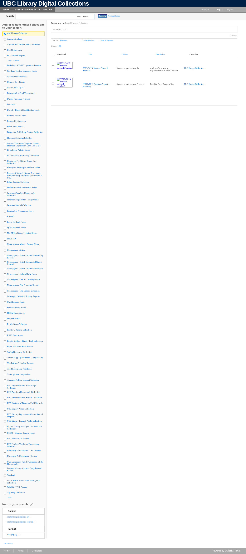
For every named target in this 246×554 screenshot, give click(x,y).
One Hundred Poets (15, 302)
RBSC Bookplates (15, 335)
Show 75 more (13, 61)
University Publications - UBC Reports (24, 450)
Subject (12, 511)
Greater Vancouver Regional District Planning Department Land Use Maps (23, 144)
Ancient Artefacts (14, 39)
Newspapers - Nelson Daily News (22, 274)
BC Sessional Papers (16, 55)
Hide (9, 498)
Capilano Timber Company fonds (22, 71)
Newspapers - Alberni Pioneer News (23, 244)
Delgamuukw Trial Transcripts (20, 93)
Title (90, 54)
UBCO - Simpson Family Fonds (21, 433)
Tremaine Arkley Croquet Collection (23, 380)
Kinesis (10, 216)
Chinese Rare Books (16, 82)
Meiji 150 (11, 239)
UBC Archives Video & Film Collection (24, 397)
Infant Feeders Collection (18, 182)
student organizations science (20, 522)
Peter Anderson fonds (16, 307)
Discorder (11, 104)
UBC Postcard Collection (18, 438)
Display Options (88, 40)
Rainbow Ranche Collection (19, 330)
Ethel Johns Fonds (15, 126)
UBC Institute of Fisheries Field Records (24, 403)
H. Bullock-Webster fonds (18, 150)
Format (12, 529)
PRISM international (16, 313)
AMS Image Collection (17, 33)
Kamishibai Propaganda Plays (20, 211)
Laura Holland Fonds (16, 222)
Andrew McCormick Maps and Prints (23, 44)
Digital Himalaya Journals (18, 99)
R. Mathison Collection (17, 324)
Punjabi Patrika (14, 318)
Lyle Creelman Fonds (16, 227)
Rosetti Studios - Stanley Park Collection (25, 341)
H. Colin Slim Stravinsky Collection (23, 155)
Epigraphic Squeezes (16, 121)
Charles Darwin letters (17, 76)
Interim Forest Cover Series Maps (22, 187)
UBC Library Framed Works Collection (24, 421)
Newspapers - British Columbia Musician (25, 268)
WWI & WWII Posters (17, 487)
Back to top (8, 543)
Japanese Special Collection (19, 205)
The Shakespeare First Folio (19, 369)
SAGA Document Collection (19, 352)
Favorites (205, 9)
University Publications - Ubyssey (22, 456)
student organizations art (18, 517)
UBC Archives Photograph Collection (23, 392)
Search (10, 16)
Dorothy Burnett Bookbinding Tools (23, 110)
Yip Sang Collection (16, 492)
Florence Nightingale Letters (19, 138)
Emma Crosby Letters (16, 115)
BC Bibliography (14, 50)
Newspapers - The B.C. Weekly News (23, 279)
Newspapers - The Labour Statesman (23, 291)
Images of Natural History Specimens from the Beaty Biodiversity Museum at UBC (24, 175)
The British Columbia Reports (20, 363)
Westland (11, 475)
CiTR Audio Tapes (15, 87)
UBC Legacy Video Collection (20, 409)
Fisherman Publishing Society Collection (25, 132)
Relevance (63, 40)
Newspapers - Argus (16, 250)
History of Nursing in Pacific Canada (23, 167)
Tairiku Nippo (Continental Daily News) (25, 357)
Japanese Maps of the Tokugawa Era (23, 200)
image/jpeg (12, 534)
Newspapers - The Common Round (22, 285)
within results (82, 16)
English (230, 9)
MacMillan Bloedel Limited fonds (22, 233)
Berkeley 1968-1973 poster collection (24, 65)
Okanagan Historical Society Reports (23, 296)
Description (160, 54)
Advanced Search (114, 16)
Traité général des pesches (18, 374)
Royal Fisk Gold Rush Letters (20, 346)
